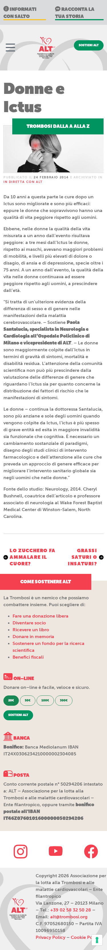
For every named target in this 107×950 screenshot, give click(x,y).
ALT (45, 47)
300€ (64, 700)
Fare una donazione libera (40, 616)
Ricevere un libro (31, 629)
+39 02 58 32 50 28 (70, 910)
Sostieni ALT (89, 45)
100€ (45, 700)
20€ (11, 700)
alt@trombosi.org (69, 916)
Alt (18, 909)
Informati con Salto (20, 13)
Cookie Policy (85, 937)
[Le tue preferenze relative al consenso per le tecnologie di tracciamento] (97, 940)
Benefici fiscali (28, 657)
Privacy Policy (50, 937)
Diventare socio (29, 623)
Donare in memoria (33, 636)
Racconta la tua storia (74, 13)
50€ (28, 700)
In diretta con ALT (23, 182)
